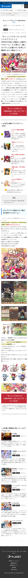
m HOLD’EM (15, 503)
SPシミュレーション (20, 29)
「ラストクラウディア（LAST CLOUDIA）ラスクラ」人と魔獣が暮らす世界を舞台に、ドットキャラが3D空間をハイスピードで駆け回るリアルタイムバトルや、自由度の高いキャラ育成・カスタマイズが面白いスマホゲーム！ (14, 532)
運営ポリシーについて (14, 561)
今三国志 (14, 433)
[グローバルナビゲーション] (26, 6)
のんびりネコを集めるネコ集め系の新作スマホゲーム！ (14, 201)
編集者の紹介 (14, 563)
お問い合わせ (14, 569)
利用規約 (14, 567)
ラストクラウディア (17, 520)
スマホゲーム (11, 29)
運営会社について (14, 565)
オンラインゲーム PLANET (6, 6)
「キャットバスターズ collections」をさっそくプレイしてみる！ (14, 111)
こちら (21, 408)
